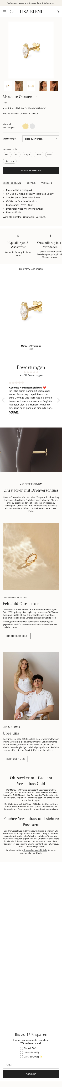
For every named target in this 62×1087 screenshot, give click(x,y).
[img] (31, 372)
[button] (4, 400)
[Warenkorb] (57, 12)
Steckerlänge (9, 138)
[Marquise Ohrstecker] (31, 308)
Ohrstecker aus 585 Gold (35, 850)
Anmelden (31, 1074)
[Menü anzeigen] (4, 12)
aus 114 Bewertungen (31, 375)
